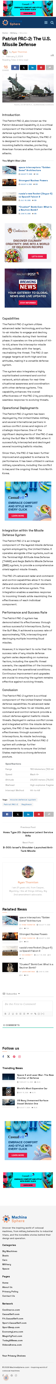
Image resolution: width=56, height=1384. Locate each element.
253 (36, 184)
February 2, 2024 (14, 56)
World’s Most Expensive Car (32, 1088)
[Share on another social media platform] (50, 67)
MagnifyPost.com (12, 1336)
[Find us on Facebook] (3, 1057)
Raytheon (27, 804)
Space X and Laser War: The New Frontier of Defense (35, 1077)
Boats (5, 1255)
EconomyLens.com (12, 1331)
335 (35, 214)
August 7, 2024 (24, 1108)
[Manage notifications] (6, 1377)
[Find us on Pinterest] (14, 1057)
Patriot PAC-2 (11, 804)
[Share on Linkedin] (32, 67)
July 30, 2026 (25, 200)
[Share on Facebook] (15, 67)
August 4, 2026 (26, 184)
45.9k (38, 1082)
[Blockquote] (28, 1014)
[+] (42, 1013)
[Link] (35, 1014)
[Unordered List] (24, 1014)
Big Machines (9, 1251)
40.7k (33, 1093)
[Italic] (9, 1014)
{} (39, 1013)
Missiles (23, 33)
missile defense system (23, 799)
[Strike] (16, 1014)
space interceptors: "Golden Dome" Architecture (34, 169)
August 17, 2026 (26, 174)
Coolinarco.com (11, 1309)
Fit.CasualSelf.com (12, 1318)
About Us (7, 1287)
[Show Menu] (45, 22)
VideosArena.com (12, 1344)
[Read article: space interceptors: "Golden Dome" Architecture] (9, 171)
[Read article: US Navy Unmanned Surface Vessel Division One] (8, 1103)
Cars (4, 1260)
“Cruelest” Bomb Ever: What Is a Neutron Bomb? (35, 208)
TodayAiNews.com (12, 1340)
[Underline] (13, 1014)
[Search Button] (52, 22)
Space (5, 1268)
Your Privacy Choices (14, 1355)
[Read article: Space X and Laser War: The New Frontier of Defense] (8, 1078)
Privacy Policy (10, 1291)
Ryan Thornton (19, 51)
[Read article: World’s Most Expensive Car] (8, 1091)
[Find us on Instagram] (19, 1057)
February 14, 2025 (26, 1082)
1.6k (36, 174)
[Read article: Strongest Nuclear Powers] (9, 184)
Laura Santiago (28, 972)
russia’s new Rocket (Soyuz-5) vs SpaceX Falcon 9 (35, 195)
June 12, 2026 (25, 214)
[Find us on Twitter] (8, 1057)
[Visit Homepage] (12, 22)
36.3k (35, 1108)
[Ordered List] (20, 1014)
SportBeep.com (11, 1327)
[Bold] (5, 1014)
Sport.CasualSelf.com (14, 1323)
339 (35, 200)
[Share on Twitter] (24, 67)
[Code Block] (31, 1014)
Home (5, 33)
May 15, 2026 (23, 1093)
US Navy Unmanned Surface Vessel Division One (32, 1102)
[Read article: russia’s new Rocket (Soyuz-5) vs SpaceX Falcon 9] (9, 197)
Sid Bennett (27, 955)
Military (13, 33)
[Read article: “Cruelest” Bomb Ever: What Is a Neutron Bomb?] (9, 210)
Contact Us (8, 1295)
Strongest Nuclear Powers (33, 180)
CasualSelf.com (10, 1314)
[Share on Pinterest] (41, 67)
